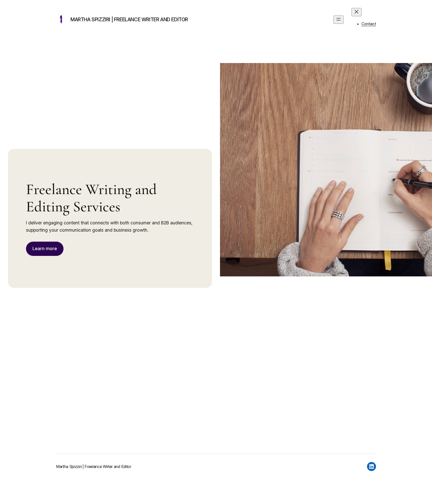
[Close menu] (357, 12)
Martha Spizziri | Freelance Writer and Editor (129, 20)
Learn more (44, 248)
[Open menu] (339, 20)
